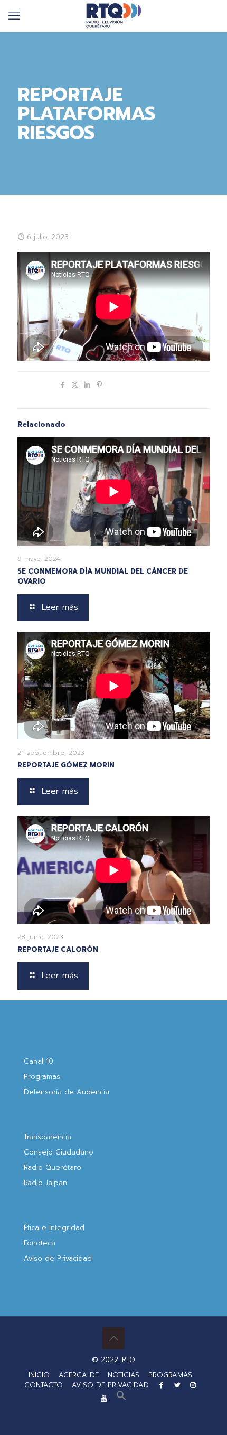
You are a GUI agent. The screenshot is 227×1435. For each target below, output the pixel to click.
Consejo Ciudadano (58, 1152)
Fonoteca (39, 1243)
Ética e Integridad (54, 1228)
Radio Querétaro (52, 1167)
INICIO (39, 1375)
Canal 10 (38, 1061)
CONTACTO (43, 1385)
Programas (42, 1077)
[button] (121, 1398)
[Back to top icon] (113, 1338)
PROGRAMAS (170, 1375)
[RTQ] (113, 16)
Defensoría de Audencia (66, 1092)
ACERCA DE (79, 1375)
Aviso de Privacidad (58, 1258)
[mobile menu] (14, 16)
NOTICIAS (123, 1375)
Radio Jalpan (45, 1183)
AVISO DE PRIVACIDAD (110, 1385)
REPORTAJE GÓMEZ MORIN (66, 765)
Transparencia (47, 1137)
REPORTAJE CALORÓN (57, 949)
